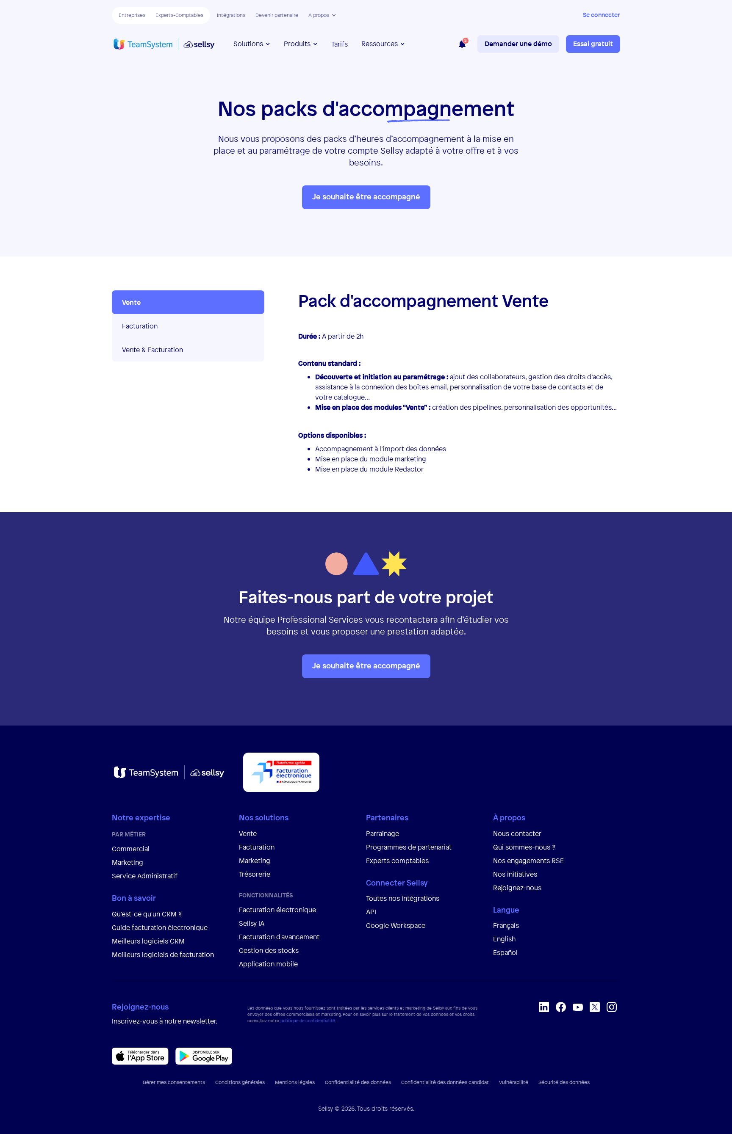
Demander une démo (518, 43)
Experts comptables (398, 860)
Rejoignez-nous (517, 887)
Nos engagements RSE (528, 860)
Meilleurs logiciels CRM (148, 941)
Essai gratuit (593, 43)
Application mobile (268, 963)
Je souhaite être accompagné (366, 196)
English (504, 939)
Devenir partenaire (276, 15)
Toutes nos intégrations (402, 898)
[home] (164, 44)
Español (505, 952)
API (371, 911)
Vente (248, 833)
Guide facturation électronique (160, 927)
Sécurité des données (564, 1082)
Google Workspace (395, 925)
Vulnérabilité (513, 1082)
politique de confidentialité (307, 1021)
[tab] (188, 302)
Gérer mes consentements (174, 1082)
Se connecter (601, 15)
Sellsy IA (251, 923)
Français (506, 925)
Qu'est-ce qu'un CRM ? (147, 914)
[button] (322, 15)
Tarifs (339, 44)
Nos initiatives (515, 874)
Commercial (131, 848)
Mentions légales (295, 1082)
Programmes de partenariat (409, 847)
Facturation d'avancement (279, 936)
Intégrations (231, 15)
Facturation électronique (277, 909)
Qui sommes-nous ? (524, 847)
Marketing (127, 862)
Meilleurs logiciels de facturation (163, 954)
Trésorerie (254, 874)
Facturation (256, 847)
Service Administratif (144, 875)
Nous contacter (517, 833)
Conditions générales (240, 1082)
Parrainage (382, 833)
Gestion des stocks (269, 950)
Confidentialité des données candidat (445, 1082)
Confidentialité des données (358, 1082)
